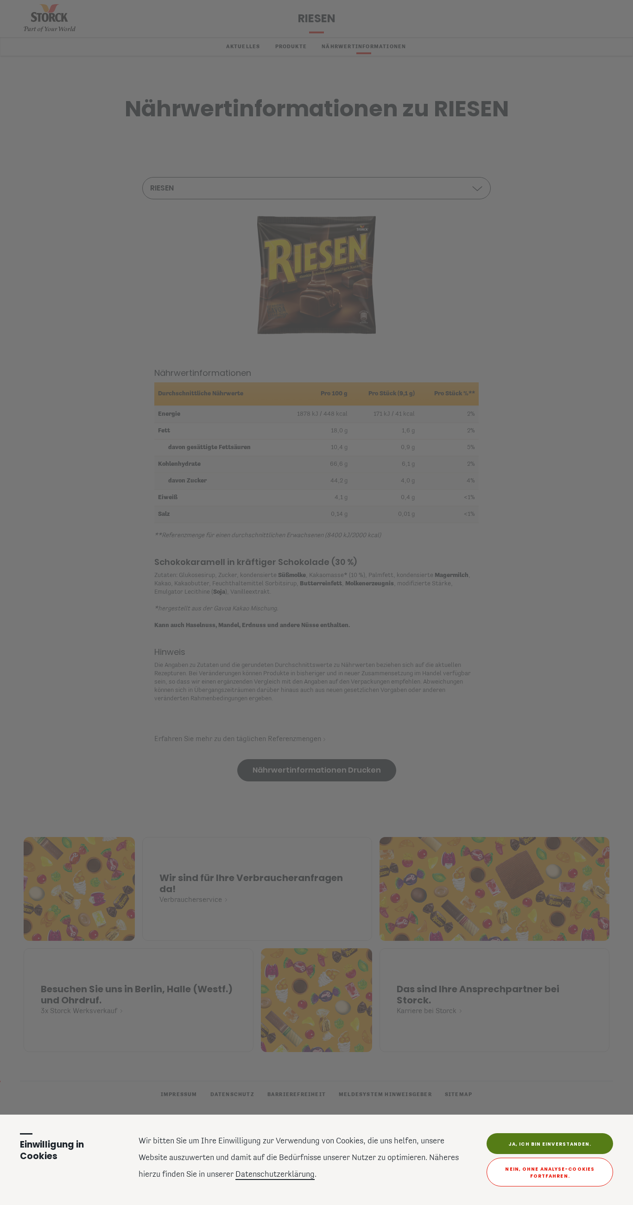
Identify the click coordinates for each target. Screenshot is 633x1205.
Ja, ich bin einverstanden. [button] (550, 1144)
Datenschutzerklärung (275, 1175)
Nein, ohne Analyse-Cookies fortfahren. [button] (550, 1173)
